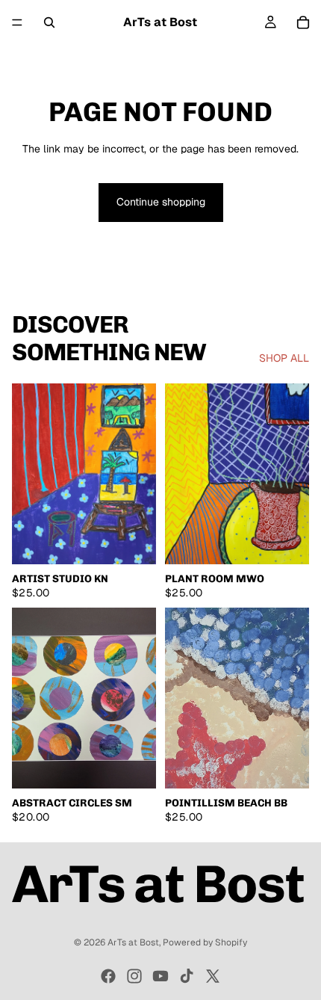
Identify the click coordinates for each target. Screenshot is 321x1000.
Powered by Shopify (205, 942)
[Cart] (303, 22)
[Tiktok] (187, 976)
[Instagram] (134, 976)
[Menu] (17, 22)
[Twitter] (213, 976)
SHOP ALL (284, 358)
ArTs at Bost (133, 942)
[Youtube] (160, 976)
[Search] (49, 22)
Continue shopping (160, 202)
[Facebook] (108, 976)
